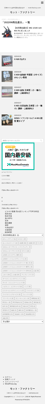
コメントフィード (12, 382)
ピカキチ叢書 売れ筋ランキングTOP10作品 (22, 211)
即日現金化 (17, 302)
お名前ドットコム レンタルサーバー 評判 (17, 271)
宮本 (6, 221)
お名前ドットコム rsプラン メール (14, 259)
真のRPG (8, 218)
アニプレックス (28, 275)
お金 (36, 271)
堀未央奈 (8, 214)
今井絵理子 (9, 228)
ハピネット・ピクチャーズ (12, 286)
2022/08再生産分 (31, 33)
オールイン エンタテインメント (14, 278)
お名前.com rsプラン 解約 (12, 255)
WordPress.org (10, 384)
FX (40, 243)
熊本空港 (8, 216)
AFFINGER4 (26, 399)
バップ (27, 286)
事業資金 (35, 298)
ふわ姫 (15, 275)
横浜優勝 (8, 223)
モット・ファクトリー (22, 12)
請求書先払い (31, 310)
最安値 (37, 302)
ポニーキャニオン (22, 298)
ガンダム (26, 35)
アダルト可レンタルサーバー (10, 190)
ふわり (6, 275)
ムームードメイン (7, 172)
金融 (5, 318)
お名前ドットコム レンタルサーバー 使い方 (17, 263)
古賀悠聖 (8, 230)
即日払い (6, 302)
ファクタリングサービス (11, 294)
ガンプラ (33, 35)
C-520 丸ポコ (20, 59)
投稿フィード (10, 379)
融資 (13, 310)
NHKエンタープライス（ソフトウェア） (17, 247)
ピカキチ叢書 (6, 175)
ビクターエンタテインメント (13, 290)
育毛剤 (6, 310)
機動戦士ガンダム (22, 37)
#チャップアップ (9, 239)
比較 (25, 306)
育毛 (32, 306)
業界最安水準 (15, 306)
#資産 (32, 243)
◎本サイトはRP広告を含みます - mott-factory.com (22, 393)
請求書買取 (8, 314)
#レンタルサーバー (10, 243)
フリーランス (8, 298)
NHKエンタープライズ (11, 251)
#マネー (22, 239)
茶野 (6, 225)
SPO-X (25, 251)
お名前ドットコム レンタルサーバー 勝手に (17, 267)
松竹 (5, 306)
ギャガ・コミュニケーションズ (14, 282)
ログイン (8, 377)
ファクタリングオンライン (9, 204)
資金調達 (30, 314)
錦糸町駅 (8, 232)
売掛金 (27, 302)
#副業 (22, 243)
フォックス (27, 294)
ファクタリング (32, 290)
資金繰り (19, 314)
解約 (21, 310)
